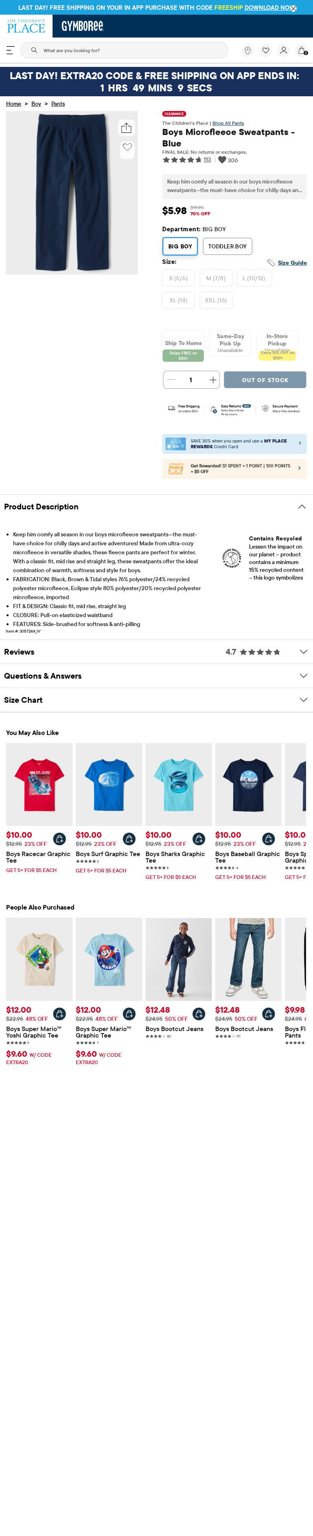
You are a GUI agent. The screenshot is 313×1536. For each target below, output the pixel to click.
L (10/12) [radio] (254, 278)
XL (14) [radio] (179, 300)
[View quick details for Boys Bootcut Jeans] (198, 1013)
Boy (36, 103)
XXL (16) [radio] (216, 300)
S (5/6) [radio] (178, 278)
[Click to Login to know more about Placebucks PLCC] (299, 470)
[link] (247, 50)
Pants (58, 103)
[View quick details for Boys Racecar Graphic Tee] (59, 838)
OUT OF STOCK (265, 380)
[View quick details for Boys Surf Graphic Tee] (129, 838)
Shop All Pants (228, 123)
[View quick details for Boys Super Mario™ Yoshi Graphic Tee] (59, 1013)
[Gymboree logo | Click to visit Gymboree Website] (83, 26)
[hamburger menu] (11, 50)
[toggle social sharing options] (126, 128)
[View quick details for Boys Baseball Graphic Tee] (268, 838)
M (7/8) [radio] (216, 278)
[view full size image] (72, 272)
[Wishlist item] (268, 55)
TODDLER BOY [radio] (227, 246)
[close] (293, 8)
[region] (156, 7)
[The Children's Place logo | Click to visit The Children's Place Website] (26, 26)
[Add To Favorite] (127, 147)
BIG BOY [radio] (180, 246)
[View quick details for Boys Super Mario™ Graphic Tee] (129, 1013)
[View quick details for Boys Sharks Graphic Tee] (198, 838)
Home (13, 103)
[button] (265, 50)
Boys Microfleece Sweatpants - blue (228, 137)
